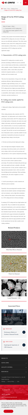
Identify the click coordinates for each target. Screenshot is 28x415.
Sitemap (3, 381)
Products (4, 358)
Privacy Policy (11, 381)
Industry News (14, 8)
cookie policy (6, 407)
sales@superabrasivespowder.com (9, 397)
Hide (13, 26)
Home (4, 8)
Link (18, 381)
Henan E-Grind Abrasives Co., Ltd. (15, 377)
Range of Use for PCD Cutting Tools (13, 10)
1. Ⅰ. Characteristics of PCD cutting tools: (12, 28)
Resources (4, 371)
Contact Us (6, 390)
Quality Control (6, 367)
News (8, 8)
